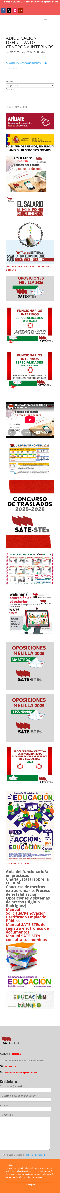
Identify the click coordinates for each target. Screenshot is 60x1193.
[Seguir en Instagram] (15, 10)
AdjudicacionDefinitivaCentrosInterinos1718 (26, 62)
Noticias (41, 52)
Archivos (10, 81)
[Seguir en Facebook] (3, 10)
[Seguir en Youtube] (20, 10)
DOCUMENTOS (13, 68)
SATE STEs (15, 52)
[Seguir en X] (9, 10)
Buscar (9, 89)
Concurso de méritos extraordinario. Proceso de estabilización (28, 890)
